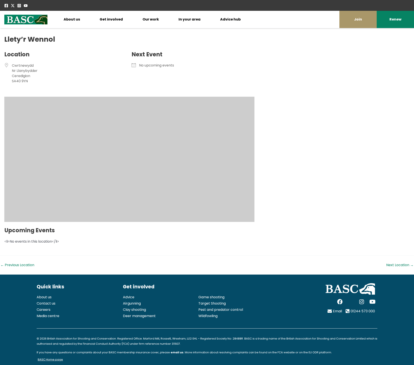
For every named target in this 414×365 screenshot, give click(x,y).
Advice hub (230, 19)
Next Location (400, 265)
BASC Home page (50, 359)
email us (177, 352)
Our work (151, 19)
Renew (395, 19)
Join (358, 19)
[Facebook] (6, 6)
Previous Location (17, 265)
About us (72, 19)
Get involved (111, 19)
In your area (190, 19)
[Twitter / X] (13, 6)
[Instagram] (19, 6)
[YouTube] (26, 6)
